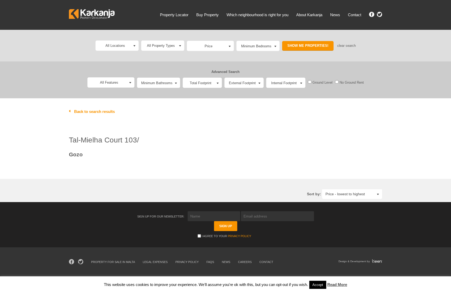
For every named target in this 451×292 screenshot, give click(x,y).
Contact (354, 15)
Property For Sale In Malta (113, 262)
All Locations (115, 46)
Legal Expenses (155, 262)
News (335, 15)
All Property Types (161, 46)
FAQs (210, 262)
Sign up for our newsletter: (161, 216)
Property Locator (174, 15)
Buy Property (207, 15)
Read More (337, 284)
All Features (109, 82)
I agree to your (226, 236)
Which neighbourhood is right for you (257, 15)
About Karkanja (309, 15)
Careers (245, 262)
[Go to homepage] (92, 14)
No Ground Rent (351, 82)
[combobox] (210, 46)
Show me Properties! (307, 46)
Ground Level (322, 82)
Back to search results (94, 111)
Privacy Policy (239, 236)
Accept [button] (317, 285)
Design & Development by (355, 261)
